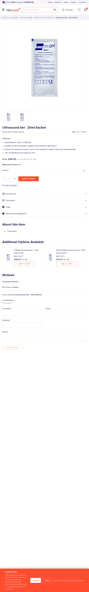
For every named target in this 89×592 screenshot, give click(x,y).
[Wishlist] (79, 9)
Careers (73, 2)
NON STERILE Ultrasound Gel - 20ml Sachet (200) (70, 251)
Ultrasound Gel (39, 18)
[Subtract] (5, 178)
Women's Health (26, 18)
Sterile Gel (50, 18)
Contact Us (83, 2)
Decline (47, 580)
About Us (58, 2)
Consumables (14, 18)
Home (50, 2)
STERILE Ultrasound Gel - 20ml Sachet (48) (26, 251)
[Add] (14, 178)
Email (48, 308)
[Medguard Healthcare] (13, 10)
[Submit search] (54, 10)
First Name (7, 308)
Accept (35, 580)
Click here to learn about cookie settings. (69, 580)
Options (5, 170)
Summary (6, 320)
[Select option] (48, 170)
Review (5, 331)
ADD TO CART (24, 264)
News (66, 2)
